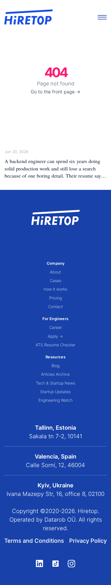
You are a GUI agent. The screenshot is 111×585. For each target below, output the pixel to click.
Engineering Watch (55, 400)
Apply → (55, 336)
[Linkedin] (39, 563)
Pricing (55, 297)
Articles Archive (55, 374)
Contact (55, 306)
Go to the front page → (55, 92)
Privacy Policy (88, 540)
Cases (55, 280)
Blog (55, 365)
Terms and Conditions (34, 540)
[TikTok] (55, 563)
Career (55, 327)
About (55, 272)
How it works (55, 289)
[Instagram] (71, 563)
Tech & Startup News (55, 383)
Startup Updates (55, 391)
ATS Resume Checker (55, 344)
